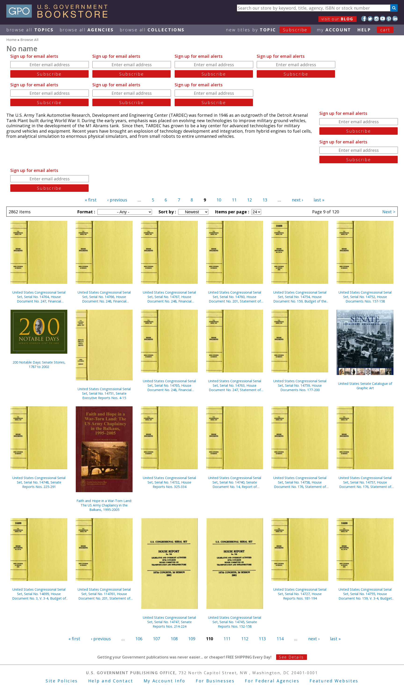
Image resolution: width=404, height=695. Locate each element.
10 (218, 200)
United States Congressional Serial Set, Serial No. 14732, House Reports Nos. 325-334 (169, 482)
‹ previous (117, 200)
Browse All (30, 30)
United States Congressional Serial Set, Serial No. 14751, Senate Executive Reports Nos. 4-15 (104, 393)
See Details (291, 657)
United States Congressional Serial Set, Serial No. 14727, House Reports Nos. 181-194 (299, 593)
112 (244, 638)
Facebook (364, 18)
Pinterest (389, 18)
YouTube (382, 18)
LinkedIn (395, 18)
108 (174, 638)
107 (156, 638)
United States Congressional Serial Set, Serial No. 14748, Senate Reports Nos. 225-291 (38, 482)
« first (91, 200)
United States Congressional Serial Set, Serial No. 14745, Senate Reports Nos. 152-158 (234, 622)
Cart (385, 30)
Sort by (167, 212)
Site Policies (62, 681)
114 (280, 638)
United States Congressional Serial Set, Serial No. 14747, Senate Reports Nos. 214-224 (169, 622)
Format (85, 212)
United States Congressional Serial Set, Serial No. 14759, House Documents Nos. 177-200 (299, 385)
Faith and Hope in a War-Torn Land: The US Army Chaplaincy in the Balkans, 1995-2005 (104, 505)
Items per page (231, 212)
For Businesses (215, 681)
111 (227, 638)
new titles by (266, 30)
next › (297, 200)
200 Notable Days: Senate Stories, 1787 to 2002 (39, 364)
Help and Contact (110, 681)
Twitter (370, 18)
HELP (364, 30)
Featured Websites (334, 681)
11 (234, 200)
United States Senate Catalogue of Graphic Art (365, 385)
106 (138, 638)
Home (11, 39)
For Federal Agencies (272, 681)
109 (191, 638)
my (334, 30)
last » (319, 200)
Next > (388, 212)
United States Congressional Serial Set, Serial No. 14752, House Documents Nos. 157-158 (365, 296)
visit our (337, 19)
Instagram (376, 18)
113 (262, 638)
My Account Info (165, 681)
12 (249, 200)
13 (265, 200)
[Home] (59, 16)
